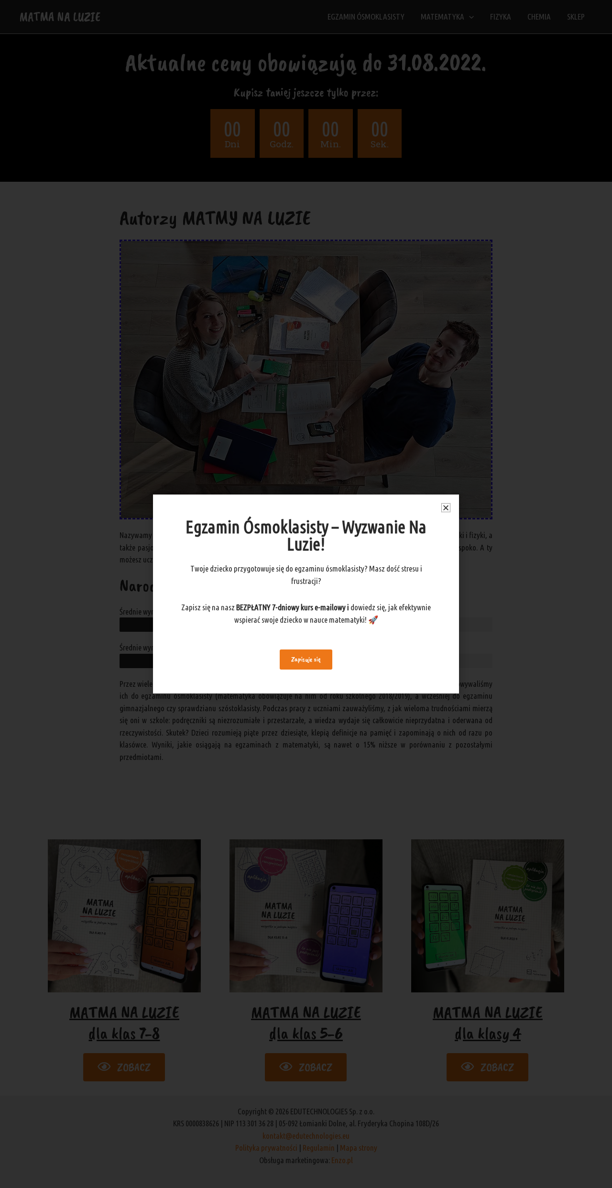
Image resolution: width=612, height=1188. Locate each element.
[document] (306, 594)
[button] (445, 507)
